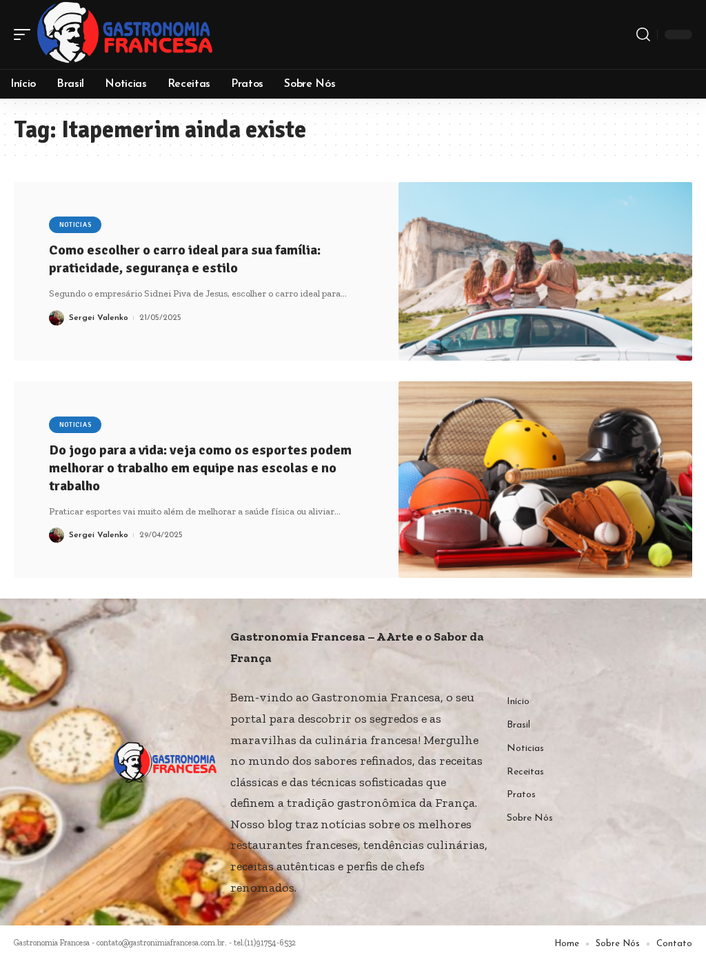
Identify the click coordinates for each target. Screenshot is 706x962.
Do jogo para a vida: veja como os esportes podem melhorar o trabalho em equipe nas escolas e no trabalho (200, 467)
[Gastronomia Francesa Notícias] (124, 34)
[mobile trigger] (25, 34)
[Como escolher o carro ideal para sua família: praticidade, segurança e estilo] (545, 271)
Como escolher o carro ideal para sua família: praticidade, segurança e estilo (185, 259)
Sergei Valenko (98, 318)
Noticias (75, 225)
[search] (643, 34)
